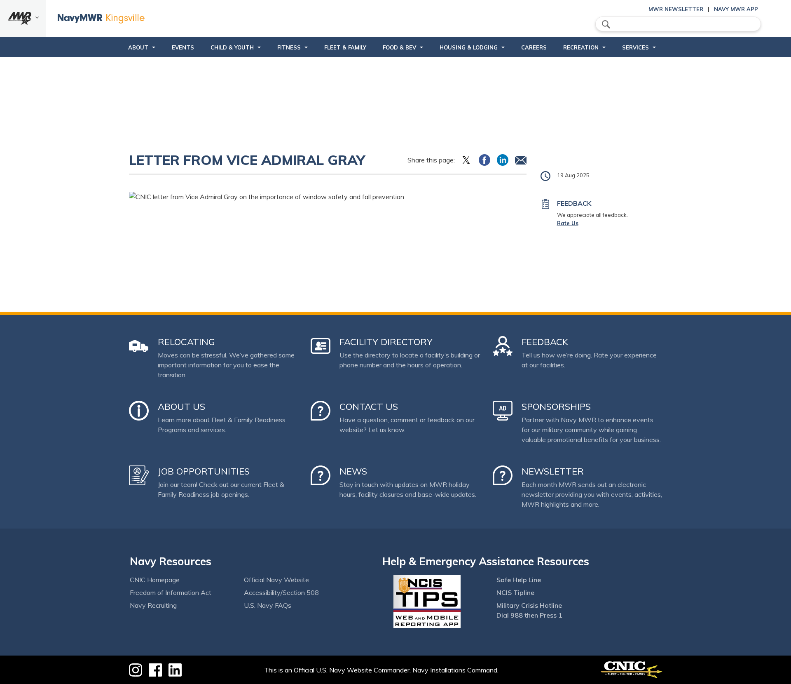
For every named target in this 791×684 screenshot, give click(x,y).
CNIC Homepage (155, 580)
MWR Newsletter (675, 9)
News (353, 471)
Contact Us (368, 406)
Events (183, 47)
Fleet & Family (345, 47)
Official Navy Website (276, 580)
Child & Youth (232, 47)
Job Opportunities (204, 471)
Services (635, 47)
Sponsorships (556, 406)
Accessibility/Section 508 (281, 592)
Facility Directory (386, 342)
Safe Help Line (518, 580)
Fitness (289, 47)
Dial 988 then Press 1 (529, 615)
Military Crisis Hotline (529, 605)
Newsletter (553, 471)
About (138, 47)
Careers (534, 47)
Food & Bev (399, 47)
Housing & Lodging (469, 47)
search (606, 24)
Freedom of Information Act (170, 592)
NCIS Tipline (515, 592)
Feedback (545, 342)
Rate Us (567, 223)
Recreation (581, 47)
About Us (181, 406)
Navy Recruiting (153, 605)
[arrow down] (23, 18)
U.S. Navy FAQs (267, 605)
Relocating (186, 342)
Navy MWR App (736, 9)
